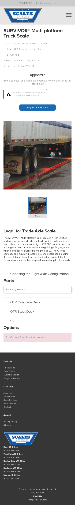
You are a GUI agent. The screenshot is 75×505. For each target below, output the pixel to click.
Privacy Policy (10, 421)
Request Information (37, 107)
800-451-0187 (25, 3)
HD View (37, 216)
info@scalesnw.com (46, 3)
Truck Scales (9, 368)
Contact (7, 407)
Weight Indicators (11, 378)
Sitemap (7, 425)
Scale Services (10, 400)
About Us (7, 393)
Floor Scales (9, 371)
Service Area (9, 396)
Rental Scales (9, 403)
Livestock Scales (11, 375)
